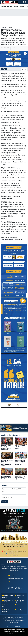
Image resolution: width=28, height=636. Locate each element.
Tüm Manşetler (20, 605)
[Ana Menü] (25, 2)
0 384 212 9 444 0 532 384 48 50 (15, 579)
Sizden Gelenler (14, 622)
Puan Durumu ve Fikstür (7, 605)
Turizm (10, 619)
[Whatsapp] (18, 588)
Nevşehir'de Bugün (6, 6)
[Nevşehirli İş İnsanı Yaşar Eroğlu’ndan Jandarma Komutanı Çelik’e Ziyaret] (7, 441)
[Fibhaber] (9, 2)
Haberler (3, 27)
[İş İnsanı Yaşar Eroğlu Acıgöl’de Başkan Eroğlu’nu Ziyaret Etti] (21, 471)
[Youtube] (15, 588)
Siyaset (22, 6)
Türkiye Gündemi (19, 620)
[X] (9, 588)
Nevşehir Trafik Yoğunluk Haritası (19, 601)
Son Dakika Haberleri (6, 610)
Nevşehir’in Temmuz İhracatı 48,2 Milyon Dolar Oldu (6, 478)
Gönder (4, 502)
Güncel (16, 6)
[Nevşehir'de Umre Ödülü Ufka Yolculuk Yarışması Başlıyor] (14, 59)
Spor (19, 619)
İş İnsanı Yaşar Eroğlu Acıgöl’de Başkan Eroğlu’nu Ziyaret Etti (20, 478)
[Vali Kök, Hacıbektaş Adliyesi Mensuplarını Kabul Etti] (21, 441)
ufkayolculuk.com (7, 240)
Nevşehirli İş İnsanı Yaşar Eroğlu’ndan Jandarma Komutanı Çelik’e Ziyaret (6, 447)
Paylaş (4, 69)
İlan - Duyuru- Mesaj (9, 620)
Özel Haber (4, 619)
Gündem (24, 619)
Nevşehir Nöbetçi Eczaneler (7, 596)
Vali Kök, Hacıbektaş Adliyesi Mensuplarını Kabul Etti (20, 447)
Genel (10, 27)
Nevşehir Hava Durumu (19, 596)
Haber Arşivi (20, 609)
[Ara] (23, 2)
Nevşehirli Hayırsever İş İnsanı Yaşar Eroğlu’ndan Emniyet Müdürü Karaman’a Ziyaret (7, 463)
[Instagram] (12, 588)
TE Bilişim (18, 627)
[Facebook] (7, 588)
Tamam (19, 634)
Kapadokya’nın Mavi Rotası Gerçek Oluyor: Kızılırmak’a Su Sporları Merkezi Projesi (20, 462)
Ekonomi (15, 619)
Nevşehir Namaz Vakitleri (7, 601)
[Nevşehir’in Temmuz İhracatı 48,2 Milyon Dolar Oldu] (7, 471)
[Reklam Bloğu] (14, 520)
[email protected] (15, 576)
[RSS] (21, 588)
